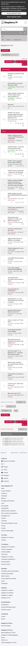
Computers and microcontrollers (10, 571)
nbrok (10, 367)
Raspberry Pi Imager (6, 595)
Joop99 (13, 377)
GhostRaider (14, 198)
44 (18, 154)
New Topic (6, 50)
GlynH (12, 251)
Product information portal (8, 607)
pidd (10, 333)
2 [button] (17, 61)
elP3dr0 (11, 323)
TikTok (5, 469)
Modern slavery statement (8, 511)
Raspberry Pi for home (7, 537)
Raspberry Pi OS (7, 45)
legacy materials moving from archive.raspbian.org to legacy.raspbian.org (16, 95)
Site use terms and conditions (9, 513)
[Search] (25, 29)
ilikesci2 (11, 222)
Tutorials (3, 540)
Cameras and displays (7, 573)
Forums (3, 616)
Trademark (4, 496)
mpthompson (14, 119)
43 (16, 154)
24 (23, 123)
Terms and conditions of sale (9, 523)
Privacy (3, 525)
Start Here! (11, 104)
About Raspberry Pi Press (8, 632)
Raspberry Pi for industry (8, 547)
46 (23, 154)
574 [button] (23, 64)
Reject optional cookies (14, 17)
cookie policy (5, 8)
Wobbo (11, 242)
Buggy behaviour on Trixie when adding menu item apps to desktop (16, 300)
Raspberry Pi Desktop (7, 593)
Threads (5, 467)
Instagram (6, 475)
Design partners (5, 561)
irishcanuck (12, 140)
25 (23, 125)
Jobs (2, 503)
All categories (5, 604)
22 (18, 123)
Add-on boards (5, 576)
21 (16, 123)
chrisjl (10, 304)
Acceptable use (5, 516)
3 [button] (20, 61)
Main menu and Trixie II (14, 393)
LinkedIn (5, 478)
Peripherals (4, 583)
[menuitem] (25, 33)
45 (20, 154)
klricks (10, 174)
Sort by (6, 406)
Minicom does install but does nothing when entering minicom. (15, 364)
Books (3, 637)
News (2, 488)
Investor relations (6, 491)
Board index (3, 452)
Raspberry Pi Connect (7, 590)
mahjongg (12, 86)
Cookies (3, 518)
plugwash (11, 98)
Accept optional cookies (14, 13)
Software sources (6, 609)
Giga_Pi (13, 187)
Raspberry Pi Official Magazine (9, 635)
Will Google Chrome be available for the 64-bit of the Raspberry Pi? (15, 341)
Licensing (4, 520)
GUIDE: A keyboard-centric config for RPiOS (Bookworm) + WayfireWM (16, 137)
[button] (25, 64)
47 (23, 156)
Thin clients (4, 554)
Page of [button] (9, 61)
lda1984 (11, 313)
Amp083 (11, 344)
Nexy (10, 106)
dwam (10, 271)
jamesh (13, 150)
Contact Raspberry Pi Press (8, 642)
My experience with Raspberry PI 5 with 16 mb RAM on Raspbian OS (15, 219)
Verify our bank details (7, 530)
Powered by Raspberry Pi (8, 559)
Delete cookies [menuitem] (14, 452)
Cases (3, 581)
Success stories (5, 564)
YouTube (5, 472)
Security (3, 528)
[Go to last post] (25, 76)
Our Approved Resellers (7, 501)
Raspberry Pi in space (7, 557)
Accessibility (4, 506)
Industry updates (5, 552)
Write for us (4, 640)
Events (3, 619)
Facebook (6, 481)
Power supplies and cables (8, 578)
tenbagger (11, 292)
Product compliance (6, 549)
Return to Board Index (7, 429)
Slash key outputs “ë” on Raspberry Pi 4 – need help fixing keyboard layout (15, 352)
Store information (6, 626)
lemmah (11, 356)
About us (3, 498)
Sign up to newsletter (9, 461)
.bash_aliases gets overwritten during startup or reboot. (15, 279)
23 (20, 123)
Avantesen (13, 232)
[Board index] (3, 39)
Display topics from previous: (11, 402)
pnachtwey (12, 282)
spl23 (10, 77)
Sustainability (5, 508)
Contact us (4, 493)
